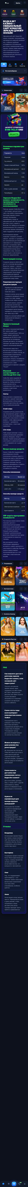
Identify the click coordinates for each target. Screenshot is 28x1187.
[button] (21, 90)
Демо (8, 110)
